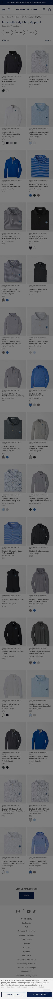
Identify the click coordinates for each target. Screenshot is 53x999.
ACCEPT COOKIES (39, 994)
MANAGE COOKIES (13, 994)
